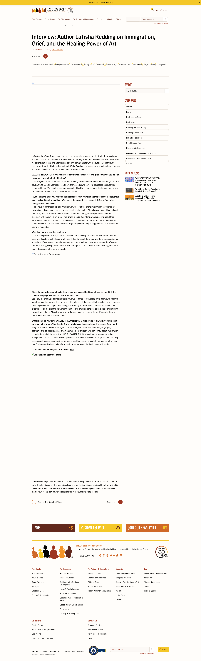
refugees (146, 65)
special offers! (105, 2)
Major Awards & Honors (125, 586)
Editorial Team (93, 582)
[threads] (107, 555)
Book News (130, 122)
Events (128, 112)
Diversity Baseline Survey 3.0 (127, 582)
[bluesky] (111, 555)
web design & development (39, 654)
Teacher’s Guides (67, 577)
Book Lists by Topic (133, 117)
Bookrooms (64, 609)
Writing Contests (94, 573)
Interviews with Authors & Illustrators (141, 153)
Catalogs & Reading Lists (69, 613)
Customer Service (95, 625)
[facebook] (100, 555)
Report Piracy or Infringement (99, 591)
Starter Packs (37, 625)
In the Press (120, 595)
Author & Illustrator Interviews (155, 573)
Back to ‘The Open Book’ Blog (50, 502)
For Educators (63, 19)
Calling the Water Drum (62, 65)
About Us (119, 569)
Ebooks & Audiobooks (40, 595)
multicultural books (124, 65)
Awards (129, 106)
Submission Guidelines (97, 577)
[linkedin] (121, 555)
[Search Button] (165, 19)
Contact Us (92, 620)
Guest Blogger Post (133, 143)
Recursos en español (68, 593)
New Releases (37, 577)
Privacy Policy (55, 651)
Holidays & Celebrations (135, 148)
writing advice (162, 65)
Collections (49, 19)
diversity (86, 65)
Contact (100, 19)
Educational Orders (95, 629)
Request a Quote (66, 573)
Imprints (119, 591)
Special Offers (37, 573)
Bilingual (35, 586)
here (72, 349)
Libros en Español (39, 591)
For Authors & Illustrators (83, 19)
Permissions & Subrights (97, 634)
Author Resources (95, 586)
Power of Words (137, 65)
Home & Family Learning (69, 589)
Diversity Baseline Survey (136, 127)
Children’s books (77, 65)
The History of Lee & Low (125, 573)
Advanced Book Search (161, 23)
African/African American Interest (43, 65)
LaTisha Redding (111, 65)
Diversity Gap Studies (134, 132)
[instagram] (104, 555)
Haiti (92, 65)
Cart (155, 10)
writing (153, 65)
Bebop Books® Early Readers (71, 605)
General (129, 163)
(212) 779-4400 (87, 555)
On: (40, 50)
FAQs (90, 638)
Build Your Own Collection (42, 638)
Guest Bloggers (150, 591)
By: (56, 50)
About (109, 19)
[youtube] (114, 555)
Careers (119, 599)
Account (165, 10)
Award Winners (38, 582)
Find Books (36, 19)
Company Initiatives (123, 577)
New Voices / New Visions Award (139, 158)
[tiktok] (117, 555)
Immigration (100, 65)
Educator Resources (134, 138)
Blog (118, 19)
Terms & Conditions (39, 651)
